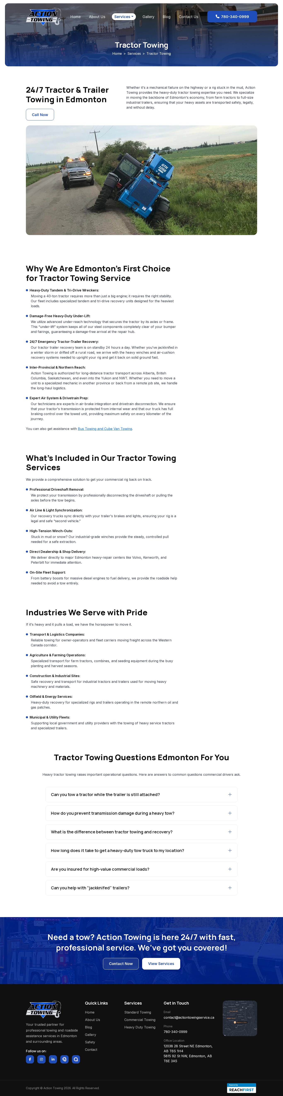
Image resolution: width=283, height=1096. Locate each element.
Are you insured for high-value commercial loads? (100, 869)
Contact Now (121, 963)
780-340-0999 (175, 1032)
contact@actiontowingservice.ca (189, 1017)
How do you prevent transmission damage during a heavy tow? (112, 813)
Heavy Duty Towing (139, 1027)
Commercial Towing (139, 1020)
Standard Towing (137, 1012)
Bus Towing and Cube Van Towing (105, 429)
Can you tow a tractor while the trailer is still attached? (105, 794)
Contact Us (188, 17)
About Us (97, 17)
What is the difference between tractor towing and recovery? (112, 832)
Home (75, 17)
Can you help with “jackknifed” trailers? (90, 888)
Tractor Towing (158, 53)
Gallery (148, 17)
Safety (90, 1042)
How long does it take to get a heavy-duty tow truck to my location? (117, 850)
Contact (91, 1049)
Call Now (40, 115)
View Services (161, 963)
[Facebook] (30, 1059)
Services (122, 17)
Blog (167, 17)
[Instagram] (41, 1059)
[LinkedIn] (53, 1059)
